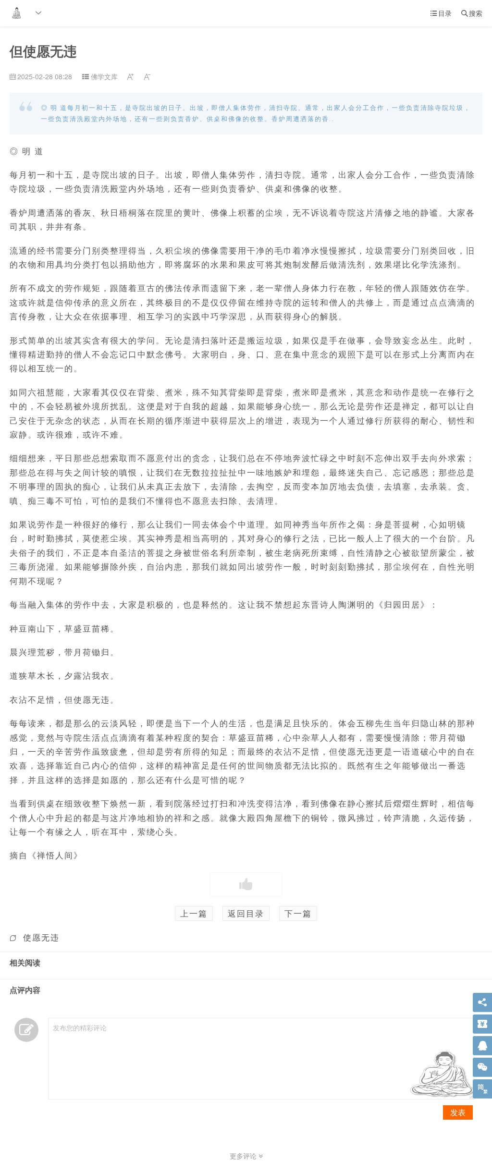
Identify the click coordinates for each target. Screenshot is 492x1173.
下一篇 (298, 913)
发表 (458, 1112)
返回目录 (246, 913)
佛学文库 (104, 76)
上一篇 (194, 913)
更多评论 (244, 1156)
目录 (441, 13)
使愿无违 (41, 937)
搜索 (471, 13)
